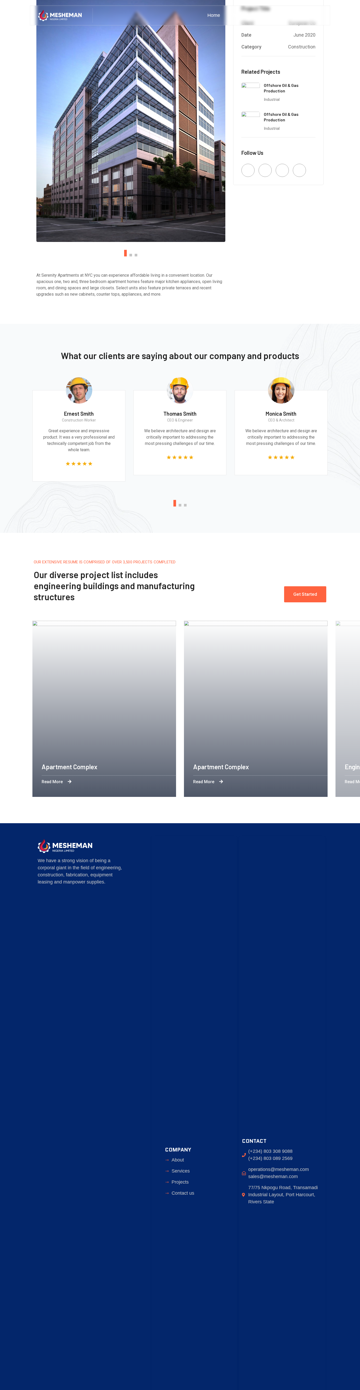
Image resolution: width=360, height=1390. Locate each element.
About (236, 15)
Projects (288, 15)
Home (213, 15)
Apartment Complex (69, 767)
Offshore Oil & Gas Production (281, 88)
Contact (315, 15)
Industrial (272, 99)
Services (261, 15)
